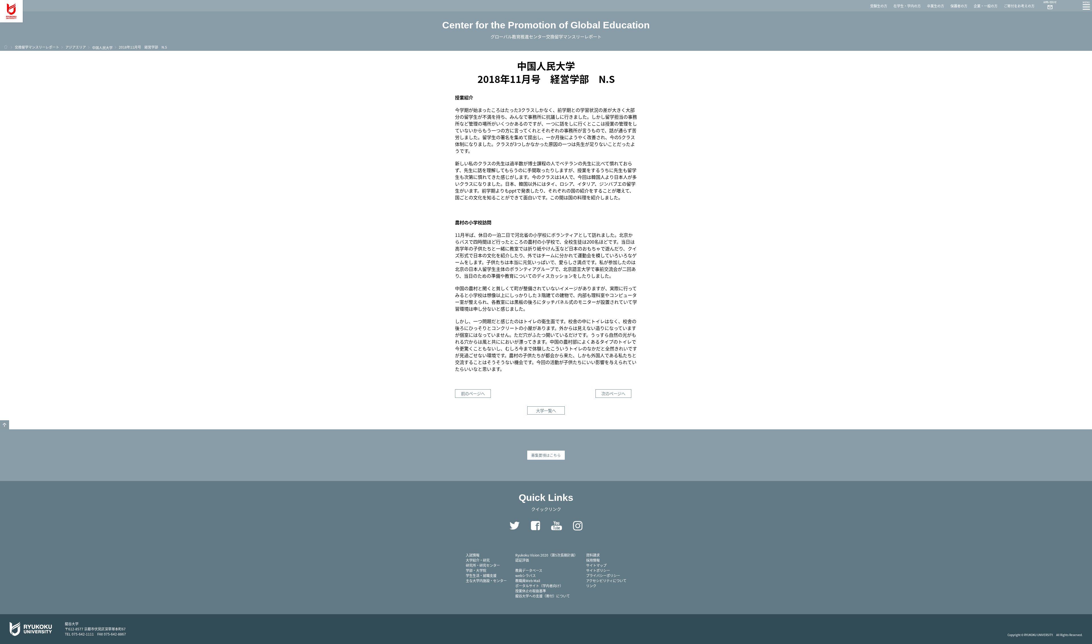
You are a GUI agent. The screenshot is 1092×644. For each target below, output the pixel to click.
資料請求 (593, 555)
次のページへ (613, 393)
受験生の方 (878, 5)
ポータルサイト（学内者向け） (539, 585)
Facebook (535, 525)
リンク (591, 585)
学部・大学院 (476, 570)
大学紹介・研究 (478, 560)
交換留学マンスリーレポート (37, 47)
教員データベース (528, 570)
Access (1063, 5)
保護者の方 (958, 5)
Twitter (514, 525)
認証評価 (522, 560)
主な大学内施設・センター (486, 580)
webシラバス (525, 575)
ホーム (6, 47)
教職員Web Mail (527, 580)
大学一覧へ (546, 410)
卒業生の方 (935, 5)
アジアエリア (75, 47)
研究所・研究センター (483, 565)
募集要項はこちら (546, 455)
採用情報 (593, 560)
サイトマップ (596, 565)
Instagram (577, 525)
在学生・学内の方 (907, 5)
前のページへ (473, 393)
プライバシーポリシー (603, 575)
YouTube (556, 525)
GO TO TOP (4, 424)
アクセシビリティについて (606, 580)
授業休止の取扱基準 (530, 590)
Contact (1047, 5)
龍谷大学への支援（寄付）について (542, 595)
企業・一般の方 (986, 5)
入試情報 (472, 555)
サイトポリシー (598, 570)
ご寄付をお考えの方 (1019, 5)
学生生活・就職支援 (481, 575)
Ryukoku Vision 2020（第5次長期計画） (546, 555)
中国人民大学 (102, 47)
